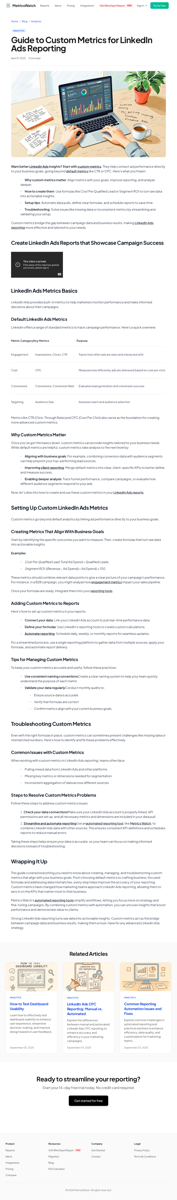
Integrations (87, 5)
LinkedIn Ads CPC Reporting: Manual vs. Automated (85, 1009)
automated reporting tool (104, 823)
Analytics (36, 21)
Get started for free (88, 1101)
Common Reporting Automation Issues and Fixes (142, 1009)
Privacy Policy (142, 1150)
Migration (53, 1156)
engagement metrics (106, 582)
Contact (96, 1156)
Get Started (98, 1150)
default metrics (77, 171)
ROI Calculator (56, 1168)
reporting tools (101, 591)
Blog (24, 21)
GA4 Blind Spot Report (116, 5)
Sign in (140, 5)
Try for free (159, 5)
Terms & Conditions (145, 1156)
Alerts (58, 5)
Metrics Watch (140, 823)
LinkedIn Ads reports (128, 492)
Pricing (71, 5)
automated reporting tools (54, 900)
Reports (44, 5)
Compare (11, 1175)
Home (14, 21)
